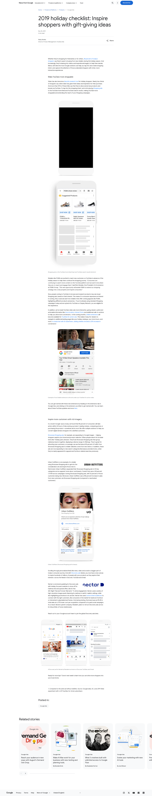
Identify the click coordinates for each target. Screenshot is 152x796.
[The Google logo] (9, 793)
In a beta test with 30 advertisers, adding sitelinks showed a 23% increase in (76, 321)
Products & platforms (54, 3)
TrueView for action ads (69, 317)
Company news (70, 3)
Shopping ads (97, 88)
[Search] (112, 3)
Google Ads (43, 706)
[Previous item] (21, 773)
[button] (126, 3)
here (75, 408)
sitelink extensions (92, 315)
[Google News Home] (26, 3)
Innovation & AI (39, 3)
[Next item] (25, 773)
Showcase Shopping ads (56, 435)
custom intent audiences (94, 595)
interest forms (79, 312)
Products (62, 10)
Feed (81, 3)
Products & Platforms (51, 10)
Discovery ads (75, 573)
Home (40, 10)
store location (69, 312)
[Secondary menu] (117, 3)
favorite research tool (71, 81)
